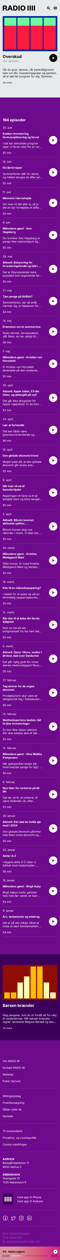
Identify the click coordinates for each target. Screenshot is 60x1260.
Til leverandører (12, 1131)
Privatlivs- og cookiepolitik (19, 1137)
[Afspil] (53, 58)
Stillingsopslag (12, 1096)
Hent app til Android (30, 1201)
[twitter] (13, 1218)
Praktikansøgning (13, 1102)
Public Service (11, 1081)
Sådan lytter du (12, 1109)
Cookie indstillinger (15, 1144)
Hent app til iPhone (29, 1197)
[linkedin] (29, 1218)
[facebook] (5, 1218)
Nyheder (8, 1116)
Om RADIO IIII (11, 1061)
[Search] (44, 8)
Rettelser (8, 1074)
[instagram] (21, 1218)
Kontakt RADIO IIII (14, 1067)
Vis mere (7, 82)
